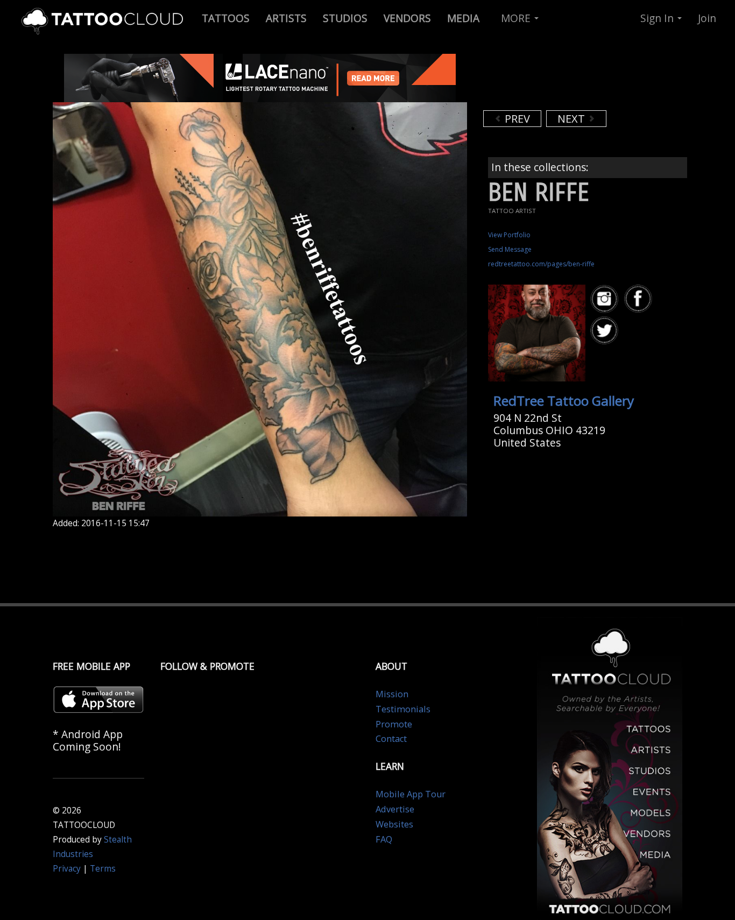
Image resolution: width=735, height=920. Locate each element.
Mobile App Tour (411, 794)
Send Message (510, 249)
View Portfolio (509, 234)
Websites (394, 824)
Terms (103, 868)
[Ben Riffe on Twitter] (605, 330)
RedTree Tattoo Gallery (563, 400)
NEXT (572, 118)
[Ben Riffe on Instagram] (605, 299)
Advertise (395, 809)
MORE (517, 18)
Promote (394, 724)
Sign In (658, 18)
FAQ (384, 839)
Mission (392, 694)
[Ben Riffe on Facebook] (639, 299)
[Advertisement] (569, 81)
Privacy (67, 868)
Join (707, 18)
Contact (391, 739)
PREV (516, 118)
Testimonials (403, 709)
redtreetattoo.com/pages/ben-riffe (541, 263)
